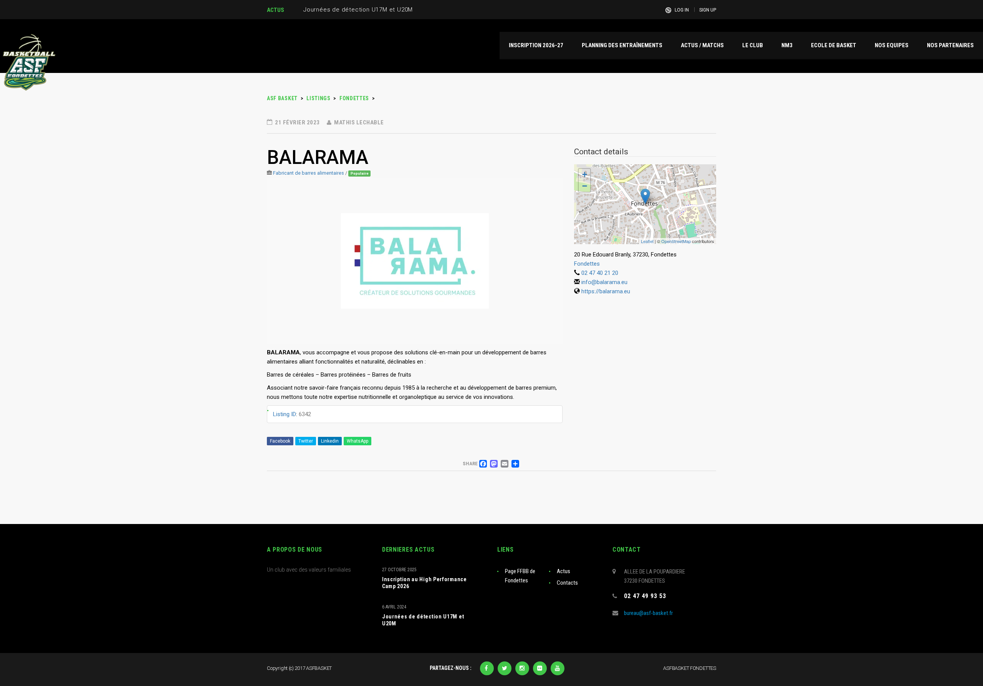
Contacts (567, 582)
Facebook (280, 441)
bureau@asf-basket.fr (648, 613)
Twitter (305, 441)
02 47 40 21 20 (599, 272)
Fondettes (587, 263)
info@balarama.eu (604, 282)
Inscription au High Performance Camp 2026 (424, 582)
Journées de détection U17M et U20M (423, 619)
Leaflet (647, 241)
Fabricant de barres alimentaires (308, 173)
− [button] (584, 186)
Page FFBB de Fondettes (520, 576)
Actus (563, 571)
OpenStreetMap (676, 241)
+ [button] (584, 174)
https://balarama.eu (605, 291)
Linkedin (330, 441)
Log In (682, 10)
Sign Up (707, 10)
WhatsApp (357, 441)
